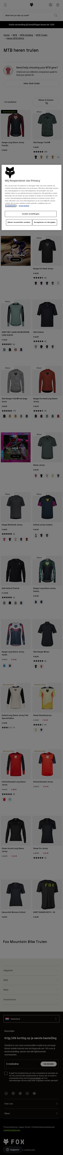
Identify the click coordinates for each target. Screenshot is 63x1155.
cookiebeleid (11, 206)
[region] (32, 197)
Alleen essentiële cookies (19, 222)
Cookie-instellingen (30, 214)
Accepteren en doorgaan (45, 222)
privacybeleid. (24, 206)
